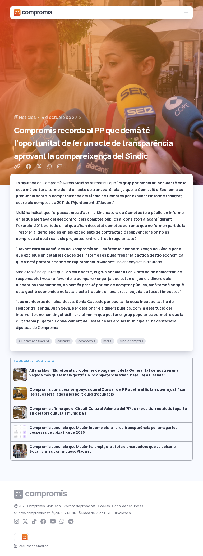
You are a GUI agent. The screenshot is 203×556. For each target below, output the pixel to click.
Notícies (27, 117)
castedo (63, 341)
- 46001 (106, 513)
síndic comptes (131, 341)
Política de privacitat (79, 506)
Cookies (104, 506)
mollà (107, 341)
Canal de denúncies (127, 506)
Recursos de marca (33, 546)
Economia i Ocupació (33, 361)
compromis (86, 341)
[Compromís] (33, 12)
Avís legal (54, 506)
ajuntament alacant (34, 341)
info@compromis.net (34, 513)
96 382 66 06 (66, 513)
